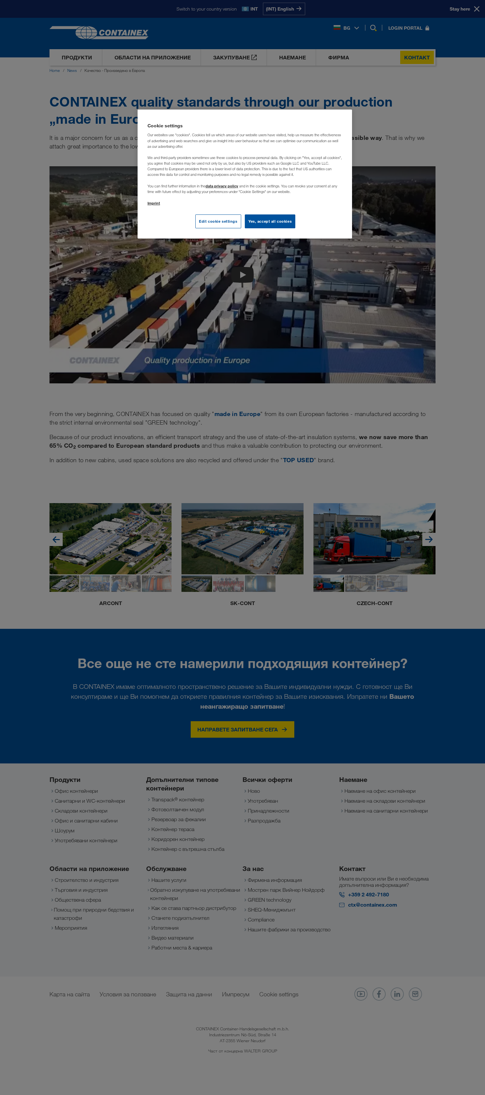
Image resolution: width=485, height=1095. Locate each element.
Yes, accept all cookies (270, 221)
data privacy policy (222, 185)
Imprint (153, 203)
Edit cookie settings (218, 221)
